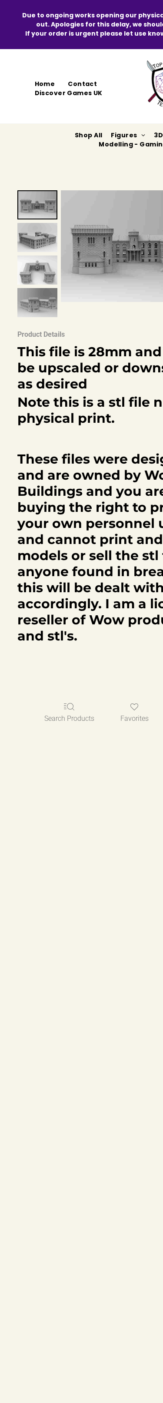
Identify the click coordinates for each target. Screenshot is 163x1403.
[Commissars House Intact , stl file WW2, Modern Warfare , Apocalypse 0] (37, 204)
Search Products (69, 718)
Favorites (134, 718)
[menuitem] (45, 84)
